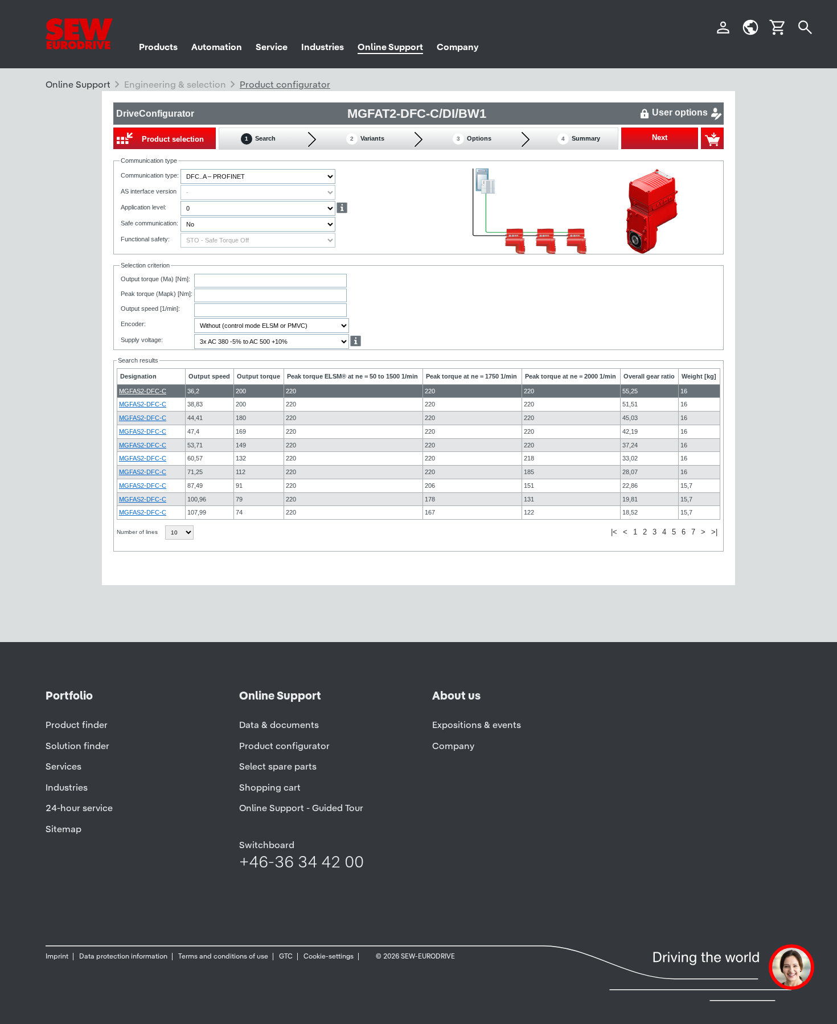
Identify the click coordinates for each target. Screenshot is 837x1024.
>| (714, 532)
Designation (138, 376)
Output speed (209, 376)
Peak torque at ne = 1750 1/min (471, 376)
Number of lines (138, 532)
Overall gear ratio (649, 376)
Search (260, 138)
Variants (367, 138)
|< (614, 532)
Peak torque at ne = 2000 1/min (570, 376)
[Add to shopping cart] (712, 138)
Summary (580, 138)
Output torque (258, 376)
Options (474, 138)
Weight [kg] (699, 376)
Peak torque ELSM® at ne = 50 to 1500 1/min (352, 376)
